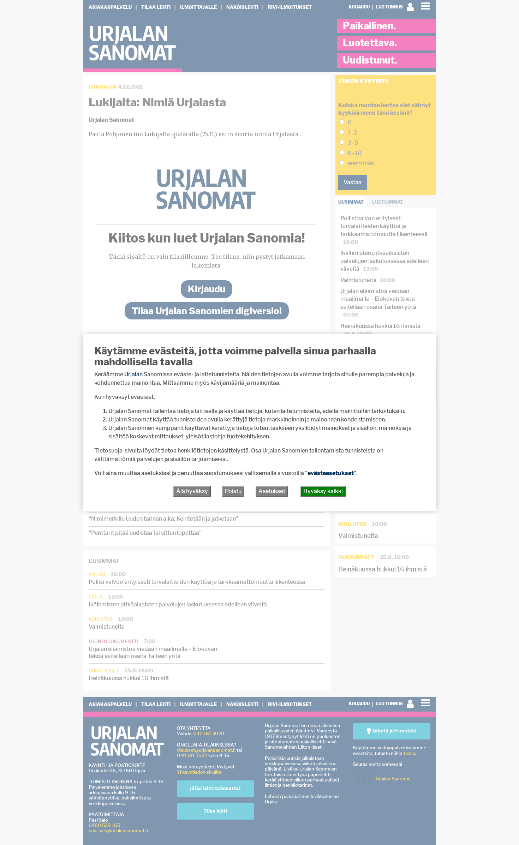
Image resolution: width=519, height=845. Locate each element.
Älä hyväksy (192, 491)
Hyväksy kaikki (323, 491)
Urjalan (133, 374)
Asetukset (271, 491)
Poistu (233, 491)
